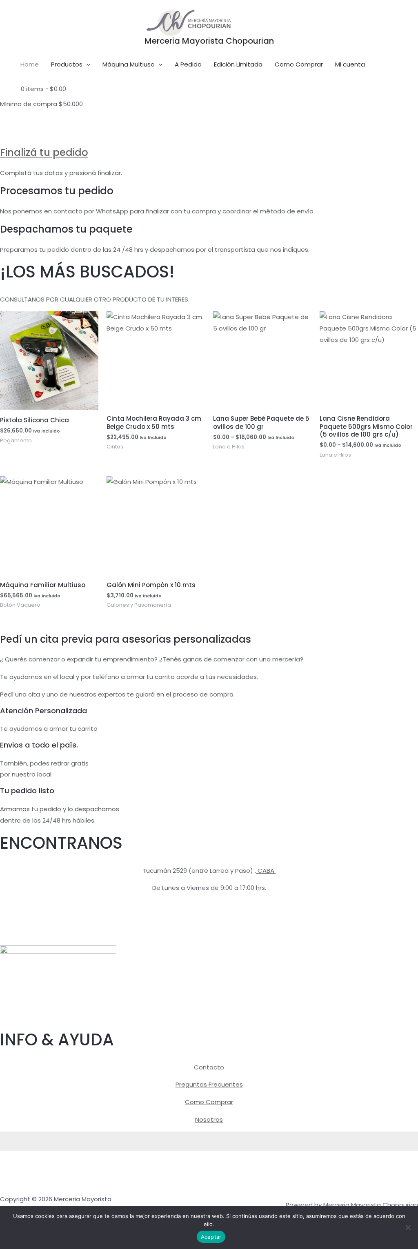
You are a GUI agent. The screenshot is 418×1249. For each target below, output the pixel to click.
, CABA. (265, 870)
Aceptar (211, 1236)
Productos (66, 64)
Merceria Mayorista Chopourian (209, 41)
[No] (408, 1227)
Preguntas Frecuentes (209, 1084)
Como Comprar (299, 64)
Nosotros (209, 1119)
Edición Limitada (238, 64)
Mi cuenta (350, 64)
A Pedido (188, 64)
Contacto (209, 1067)
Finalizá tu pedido (44, 152)
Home (29, 64)
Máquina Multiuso (128, 64)
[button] (86, 64)
